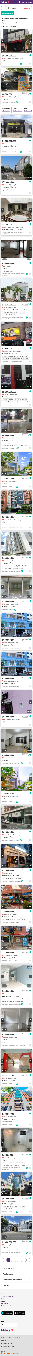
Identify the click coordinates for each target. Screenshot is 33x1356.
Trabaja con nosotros (7, 1296)
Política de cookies (6, 1343)
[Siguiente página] (28, 1260)
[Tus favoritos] (19, 2)
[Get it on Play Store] (7, 1313)
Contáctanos (5, 1303)
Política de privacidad (7, 1346)
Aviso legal (4, 1340)
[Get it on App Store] (19, 1313)
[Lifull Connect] (9, 1354)
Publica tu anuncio (6, 1306)
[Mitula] (5, 2)
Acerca (3, 1298)
